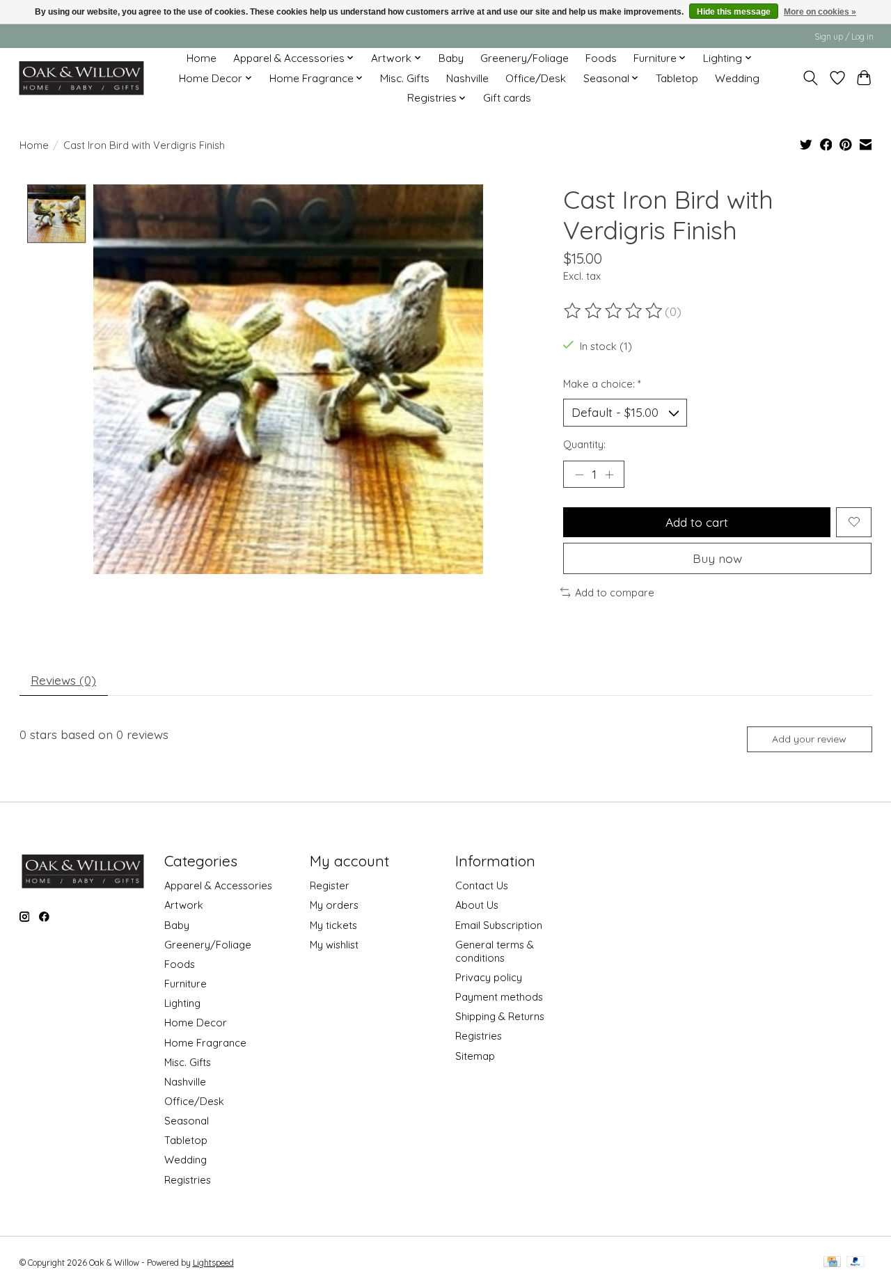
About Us (476, 905)
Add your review (809, 739)
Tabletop (677, 78)
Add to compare (614, 592)
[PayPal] (855, 1262)
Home (201, 58)
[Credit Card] (832, 1262)
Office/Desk (535, 78)
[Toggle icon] (810, 77)
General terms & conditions (494, 951)
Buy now (717, 558)
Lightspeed (213, 1262)
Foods (601, 58)
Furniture (185, 983)
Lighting (182, 1003)
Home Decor (195, 1022)
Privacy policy (488, 977)
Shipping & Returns (499, 1016)
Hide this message (734, 12)
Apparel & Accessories (218, 885)
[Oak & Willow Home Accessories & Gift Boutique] (81, 78)
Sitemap (475, 1056)
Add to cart (696, 522)
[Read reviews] (614, 311)
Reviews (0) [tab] (63, 679)
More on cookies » (820, 12)
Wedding (737, 78)
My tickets (333, 925)
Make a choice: (602, 383)
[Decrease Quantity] (579, 474)
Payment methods (499, 996)
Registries (187, 1179)
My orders (334, 905)
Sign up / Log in (844, 36)
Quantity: (584, 444)
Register (329, 885)
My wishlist (334, 944)
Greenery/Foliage (524, 58)
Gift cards (507, 97)
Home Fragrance (205, 1042)
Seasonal (186, 1120)
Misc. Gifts (404, 78)
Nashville (467, 78)
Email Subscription (498, 925)
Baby (451, 58)
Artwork (183, 905)
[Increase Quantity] (609, 474)
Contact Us (481, 885)
